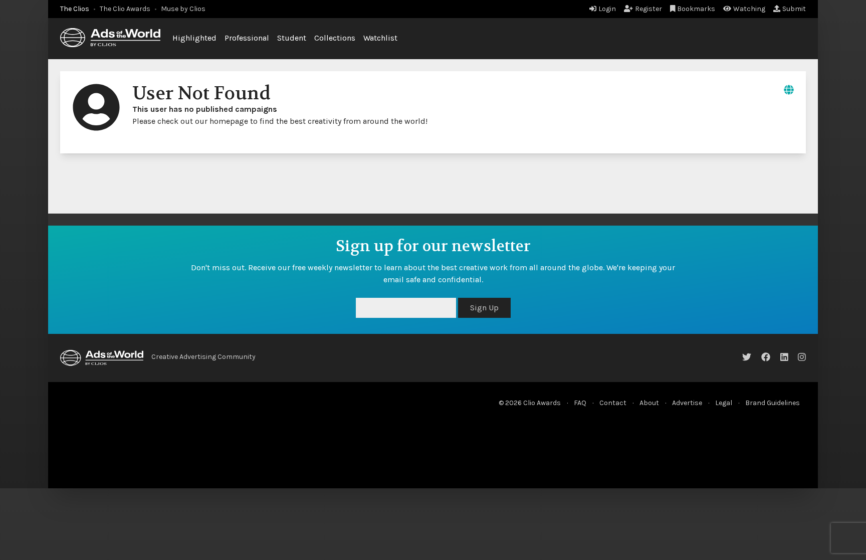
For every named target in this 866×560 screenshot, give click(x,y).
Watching (749, 9)
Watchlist (380, 38)
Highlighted (194, 38)
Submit (794, 9)
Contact (612, 403)
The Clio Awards (125, 9)
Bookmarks (696, 9)
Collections (334, 38)
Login (607, 9)
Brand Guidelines (772, 403)
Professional (247, 38)
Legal (723, 403)
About (649, 403)
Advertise (687, 403)
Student (291, 38)
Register (648, 9)
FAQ (580, 403)
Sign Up (484, 307)
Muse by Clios (183, 9)
